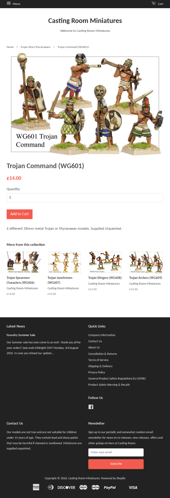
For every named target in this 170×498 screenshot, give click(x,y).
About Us (94, 347)
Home (10, 47)
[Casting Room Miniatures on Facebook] (90, 408)
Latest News (16, 326)
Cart (160, 4)
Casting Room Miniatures (85, 21)
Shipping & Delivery (100, 366)
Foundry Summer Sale (21, 335)
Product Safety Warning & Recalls (109, 385)
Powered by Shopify (113, 478)
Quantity (13, 189)
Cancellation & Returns (102, 354)
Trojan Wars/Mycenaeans (35, 47)
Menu (16, 4)
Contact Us (95, 341)
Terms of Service (98, 360)
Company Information (101, 335)
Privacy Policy (96, 372)
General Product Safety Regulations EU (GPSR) (117, 378)
